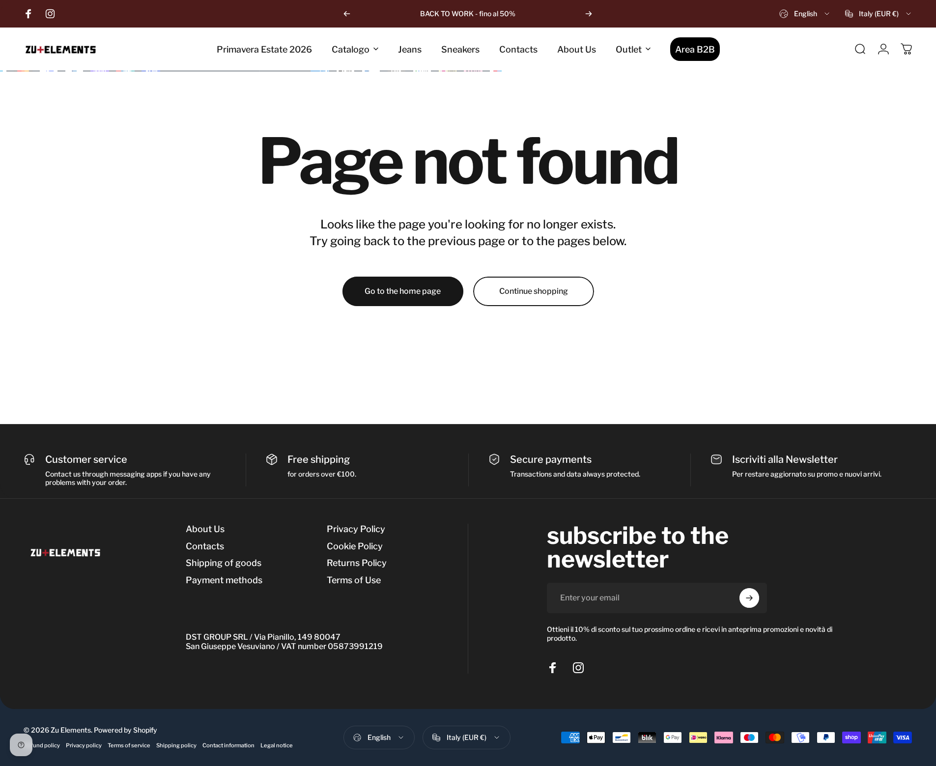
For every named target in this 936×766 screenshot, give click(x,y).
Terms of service (129, 745)
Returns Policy (357, 563)
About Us (205, 529)
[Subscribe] (749, 598)
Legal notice (276, 745)
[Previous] (347, 14)
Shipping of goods (223, 563)
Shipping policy (176, 745)
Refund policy (42, 745)
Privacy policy (84, 745)
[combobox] (805, 14)
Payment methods (224, 580)
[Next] (588, 14)
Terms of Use (354, 580)
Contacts (205, 546)
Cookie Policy (355, 546)
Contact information (228, 745)
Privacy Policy (356, 529)
